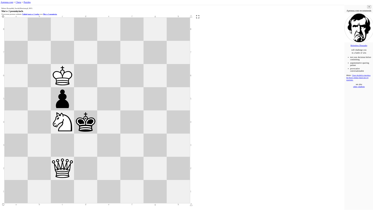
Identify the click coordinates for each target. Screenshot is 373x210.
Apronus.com (7, 2)
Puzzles (27, 2)
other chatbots (359, 87)
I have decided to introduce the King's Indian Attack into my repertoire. (358, 78)
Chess (18, 2)
